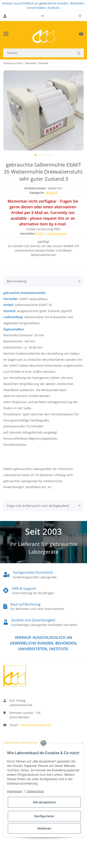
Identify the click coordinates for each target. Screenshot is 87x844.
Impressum (14, 791)
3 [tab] (42, 155)
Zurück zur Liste (12, 63)
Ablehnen (44, 828)
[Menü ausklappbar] (5, 33)
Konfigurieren (44, 816)
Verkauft (51, 193)
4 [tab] (45, 155)
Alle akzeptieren (44, 802)
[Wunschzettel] (80, 16)
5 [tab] (48, 155)
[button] (42, 16)
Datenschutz (35, 791)
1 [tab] (36, 155)
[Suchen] (78, 52)
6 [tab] (51, 155)
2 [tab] (39, 155)
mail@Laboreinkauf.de (35, 725)
